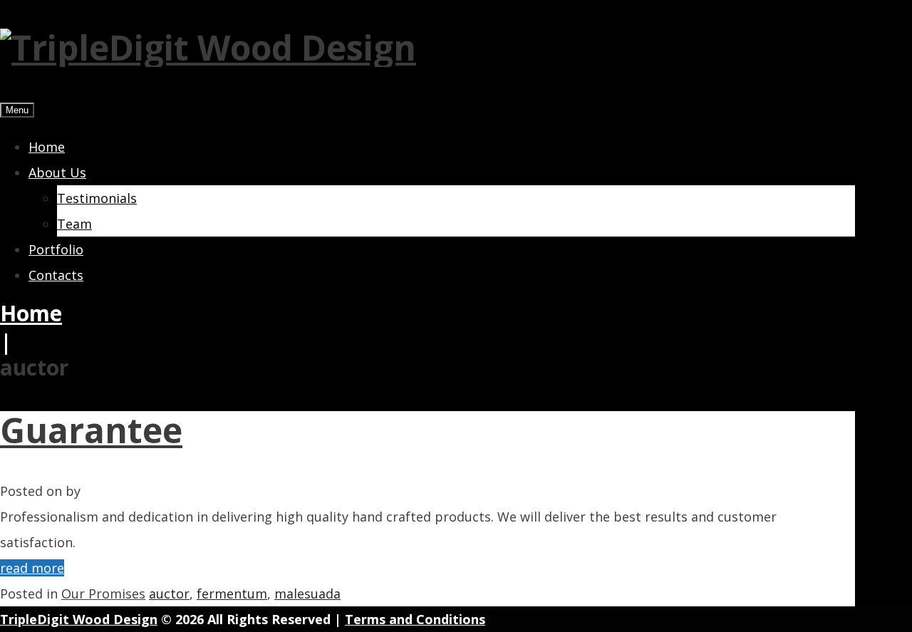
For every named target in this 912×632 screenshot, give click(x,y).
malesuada (307, 593)
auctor (169, 593)
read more (32, 567)
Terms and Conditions (415, 619)
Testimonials (97, 198)
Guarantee (91, 430)
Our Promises (103, 593)
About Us (57, 172)
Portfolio (55, 249)
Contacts (55, 275)
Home (46, 146)
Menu (17, 110)
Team (74, 223)
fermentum (232, 593)
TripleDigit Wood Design (78, 619)
